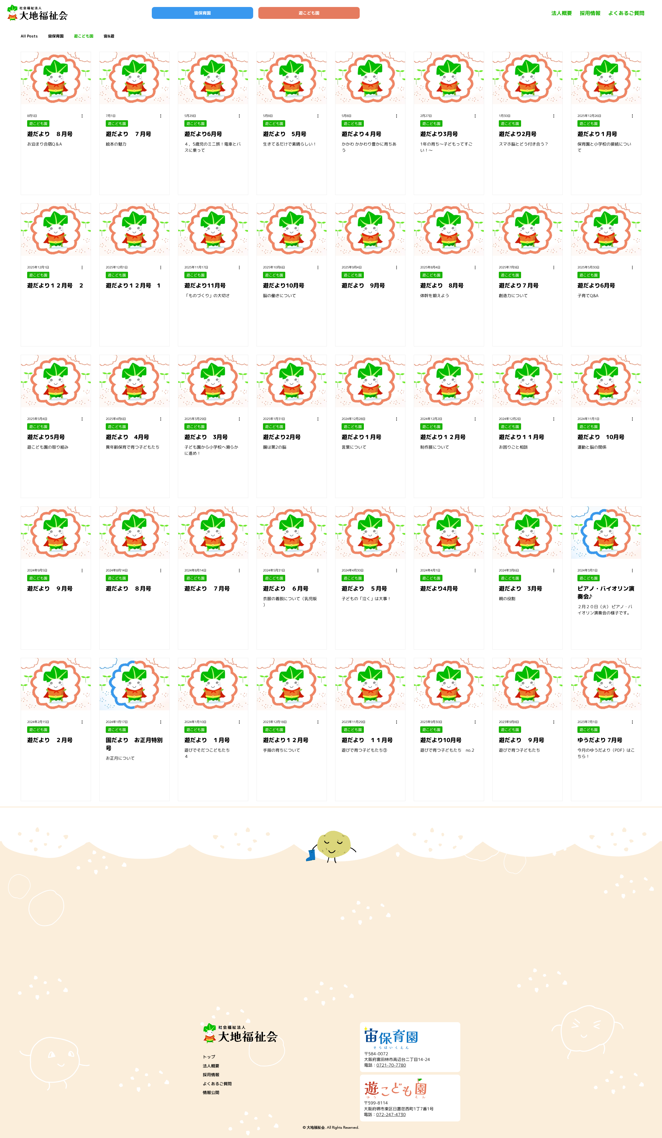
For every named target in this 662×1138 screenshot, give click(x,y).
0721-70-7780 (391, 1065)
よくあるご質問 (217, 1084)
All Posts (29, 36)
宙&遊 (109, 36)
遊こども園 (83, 36)
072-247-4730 (391, 1114)
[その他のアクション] (84, 116)
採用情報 (211, 1074)
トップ (209, 1057)
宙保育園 (56, 36)
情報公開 (211, 1092)
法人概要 (211, 1066)
